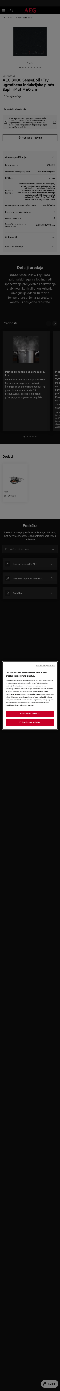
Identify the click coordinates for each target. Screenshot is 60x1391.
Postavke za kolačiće (30, 714)
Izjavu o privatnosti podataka (24, 705)
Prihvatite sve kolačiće (30, 722)
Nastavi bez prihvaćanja (45, 665)
